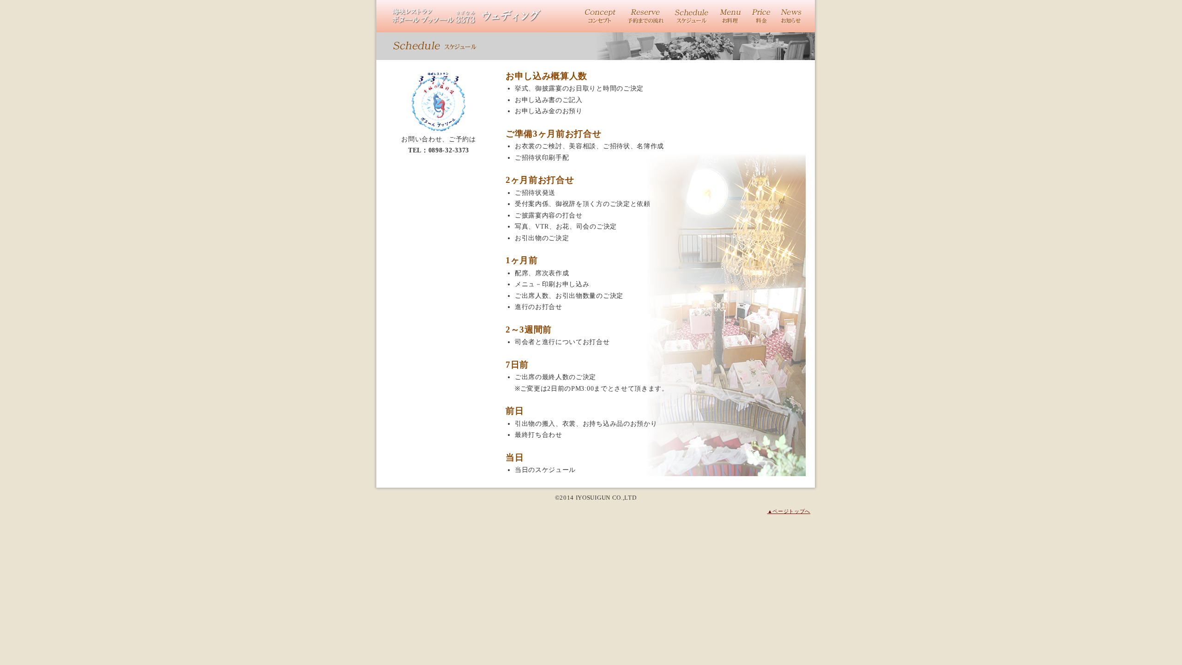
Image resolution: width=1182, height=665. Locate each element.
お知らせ (791, 16)
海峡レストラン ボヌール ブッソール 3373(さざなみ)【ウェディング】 (466, 16)
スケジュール (691, 16)
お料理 (730, 16)
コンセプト (600, 16)
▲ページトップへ (788, 511)
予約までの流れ (645, 16)
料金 (761, 16)
